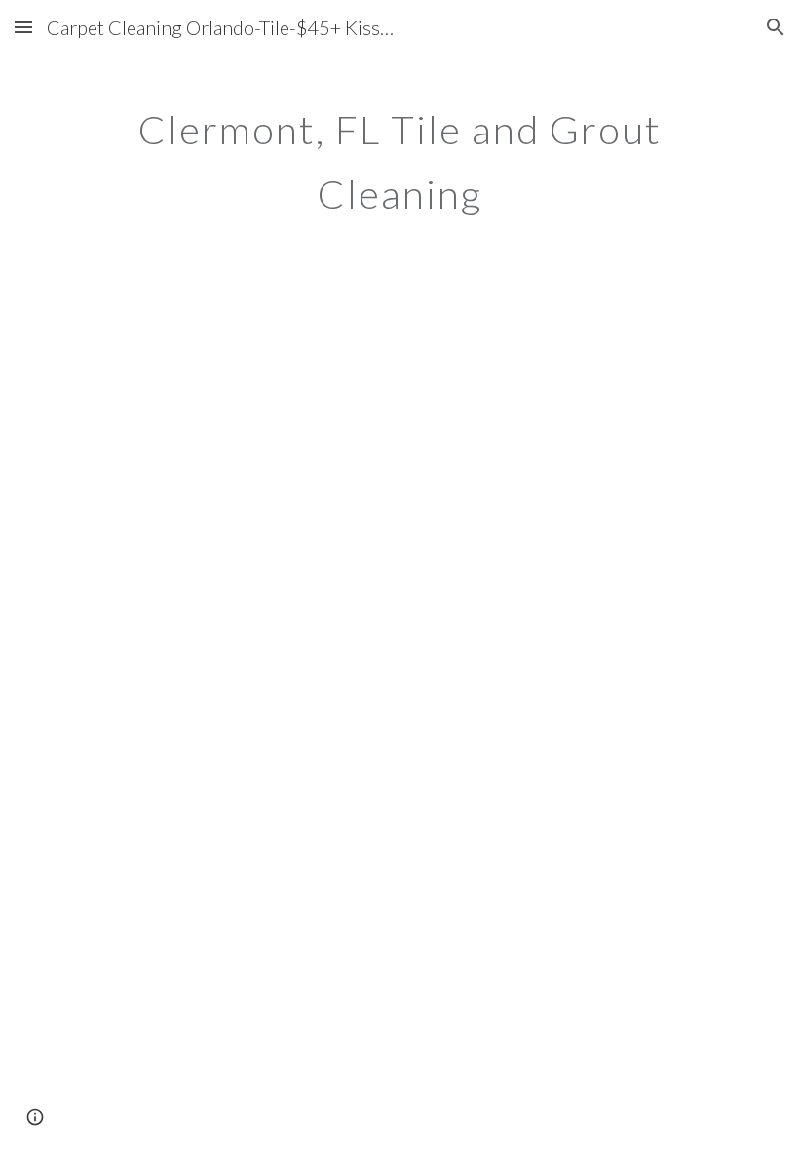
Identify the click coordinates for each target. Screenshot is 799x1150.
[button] (23, 27)
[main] (399, 154)
